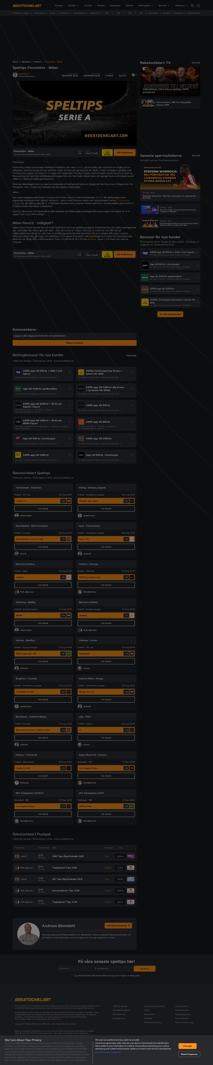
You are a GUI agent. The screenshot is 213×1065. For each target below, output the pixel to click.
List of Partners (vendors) (107, 1052)
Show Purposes (189, 1054)
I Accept (187, 1046)
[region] (106, 1050)
